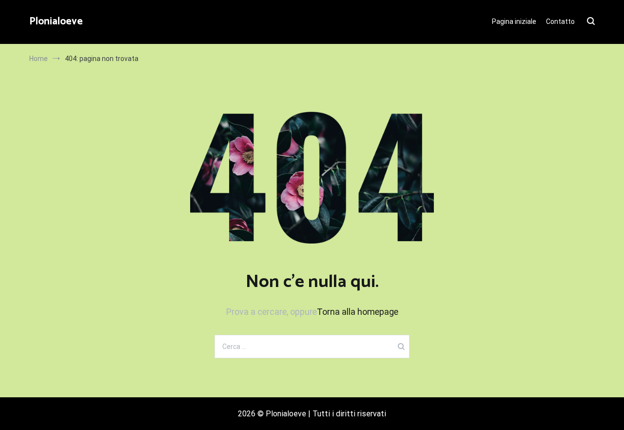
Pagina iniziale (514, 21)
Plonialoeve (56, 21)
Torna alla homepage (357, 312)
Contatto (560, 21)
